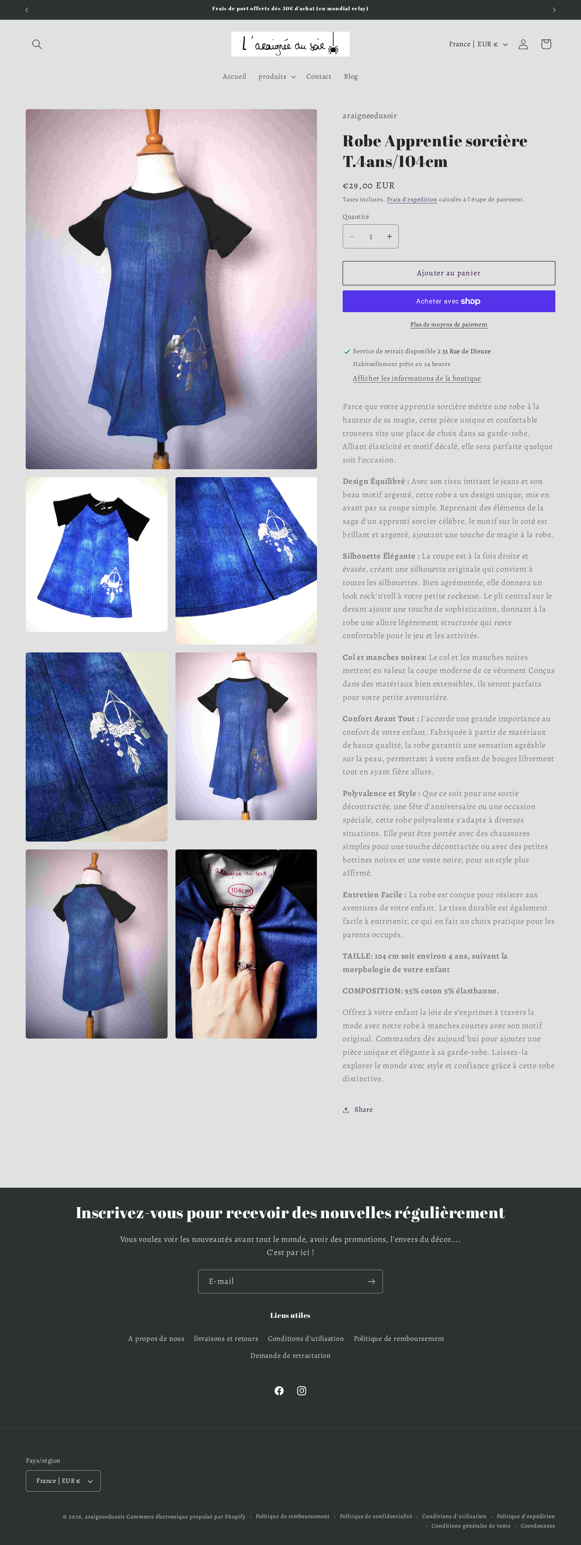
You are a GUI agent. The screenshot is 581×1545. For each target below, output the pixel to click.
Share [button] (364, 1110)
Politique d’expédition (526, 1516)
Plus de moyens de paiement (449, 324)
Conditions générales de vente (471, 1526)
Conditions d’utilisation (454, 1516)
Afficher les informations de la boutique (417, 378)
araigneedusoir (105, 1516)
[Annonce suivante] (554, 9)
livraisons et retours (226, 1338)
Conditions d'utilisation (306, 1338)
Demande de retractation (290, 1355)
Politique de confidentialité (376, 1516)
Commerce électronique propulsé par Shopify (185, 1516)
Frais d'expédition (412, 199)
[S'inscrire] (371, 1282)
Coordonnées (538, 1526)
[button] (37, 44)
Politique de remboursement (399, 1338)
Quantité (356, 216)
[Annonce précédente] (27, 9)
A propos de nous (156, 1338)
